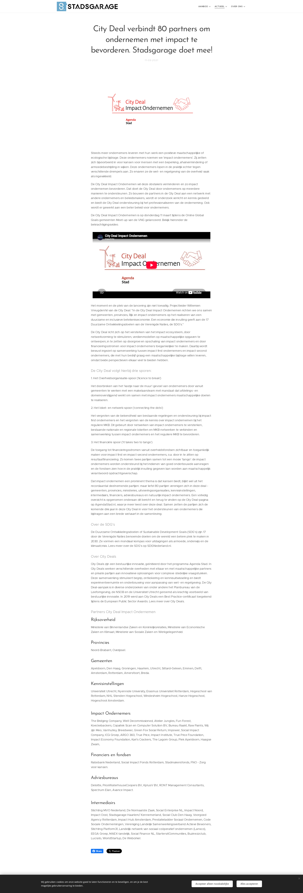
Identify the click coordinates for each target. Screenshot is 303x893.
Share (99, 851)
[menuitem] (205, 6)
